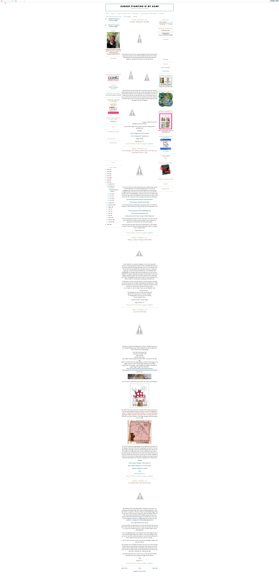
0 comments (150, 232)
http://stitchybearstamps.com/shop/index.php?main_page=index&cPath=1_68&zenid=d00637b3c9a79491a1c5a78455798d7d (139, 369)
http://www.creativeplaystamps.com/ (139, 213)
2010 (108, 182)
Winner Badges (127, 16)
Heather (124, 548)
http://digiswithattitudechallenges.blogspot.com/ (142, 520)
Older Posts (155, 568)
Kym (146, 545)
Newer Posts (124, 568)
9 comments (150, 476)
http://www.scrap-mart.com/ (131, 216)
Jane (156, 549)
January (110, 222)
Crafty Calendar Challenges (135, 463)
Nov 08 (111, 198)
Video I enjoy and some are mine (113, 16)
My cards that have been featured (149, 13)
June (109, 211)
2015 (108, 171)
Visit (165, 71)
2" (145, 122)
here (135, 554)
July (109, 209)
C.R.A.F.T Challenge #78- (135, 133)
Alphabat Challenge (136, 468)
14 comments (150, 143)
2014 (108, 174)
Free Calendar (165, 59)
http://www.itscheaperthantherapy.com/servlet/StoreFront (139, 199)
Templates (161, 13)
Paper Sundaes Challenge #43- (135, 466)
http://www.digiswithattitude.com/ (130, 518)
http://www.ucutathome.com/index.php (131, 205)
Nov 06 (111, 200)
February (110, 220)
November (110, 186)
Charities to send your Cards (123, 13)
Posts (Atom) (143, 571)
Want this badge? (166, 151)
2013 (108, 176)
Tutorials (135, 16)
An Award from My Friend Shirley (140, 483)
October (110, 203)
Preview (160, 35)
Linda (155, 548)
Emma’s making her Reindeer (113, 190)
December (110, 184)
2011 (108, 180)
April (109, 215)
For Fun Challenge (135, 136)
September (111, 205)
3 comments (150, 563)
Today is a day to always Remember (139, 240)
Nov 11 (110, 196)
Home (107, 13)
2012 (108, 178)
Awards (112, 13)
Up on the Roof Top (139, 312)
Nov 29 (111, 194)
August (110, 207)
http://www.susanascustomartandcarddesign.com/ (139, 211)
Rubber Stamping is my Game (139, 7)
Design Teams (135, 13)
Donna (127, 546)
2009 (108, 224)
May (109, 213)
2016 (108, 169)
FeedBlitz (171, 35)
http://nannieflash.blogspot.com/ (150, 512)
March (109, 217)
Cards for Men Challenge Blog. (141, 349)
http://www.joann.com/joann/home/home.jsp (139, 202)
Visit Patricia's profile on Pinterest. (113, 95)
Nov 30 (111, 188)
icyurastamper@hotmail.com (142, 189)
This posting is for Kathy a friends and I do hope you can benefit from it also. (139, 152)
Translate (170, 24)
